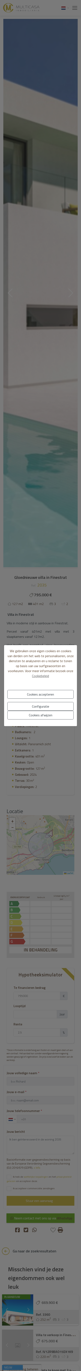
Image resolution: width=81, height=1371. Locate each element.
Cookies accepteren (40, 694)
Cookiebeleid (40, 675)
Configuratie (40, 706)
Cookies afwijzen (40, 715)
